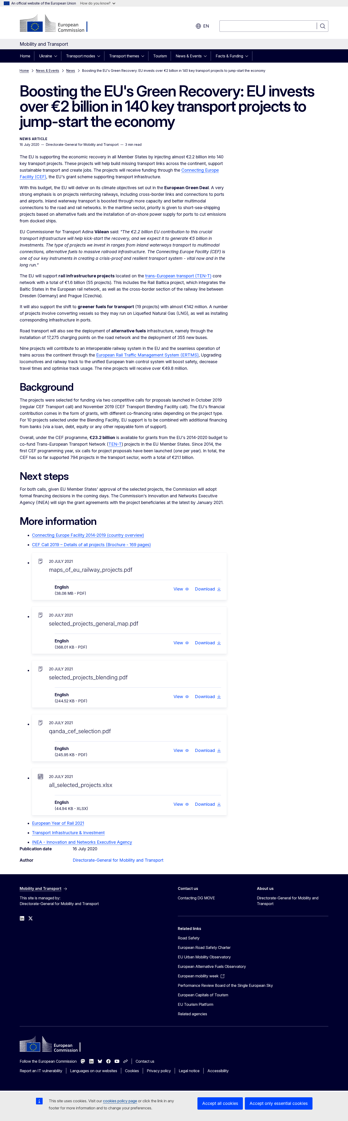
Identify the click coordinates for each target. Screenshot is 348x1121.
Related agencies (192, 1013)
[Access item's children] (57, 56)
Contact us (145, 1061)
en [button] (206, 25)
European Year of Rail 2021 (58, 823)
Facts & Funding (229, 56)
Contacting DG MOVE (196, 898)
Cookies (132, 1070)
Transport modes (80, 56)
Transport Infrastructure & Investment (68, 832)
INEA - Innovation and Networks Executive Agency (82, 842)
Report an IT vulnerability (41, 1070)
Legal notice (189, 1070)
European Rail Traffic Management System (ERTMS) (147, 354)
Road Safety (189, 938)
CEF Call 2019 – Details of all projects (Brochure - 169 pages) (91, 544)
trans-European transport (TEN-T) (178, 275)
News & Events (189, 56)
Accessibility (218, 1070)
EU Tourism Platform (195, 1004)
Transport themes (124, 56)
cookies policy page (120, 1100)
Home (25, 56)
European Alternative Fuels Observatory (212, 966)
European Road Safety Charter (204, 947)
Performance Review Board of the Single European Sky (225, 985)
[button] (181, 589)
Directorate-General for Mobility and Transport (118, 860)
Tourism (160, 56)
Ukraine (45, 56)
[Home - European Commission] (58, 23)
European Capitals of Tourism (203, 995)
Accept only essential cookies (279, 1103)
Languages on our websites (93, 1070)
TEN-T (115, 444)
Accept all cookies (220, 1103)
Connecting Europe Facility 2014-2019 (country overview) (88, 535)
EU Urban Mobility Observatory (204, 957)
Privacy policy (159, 1070)
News (70, 71)
